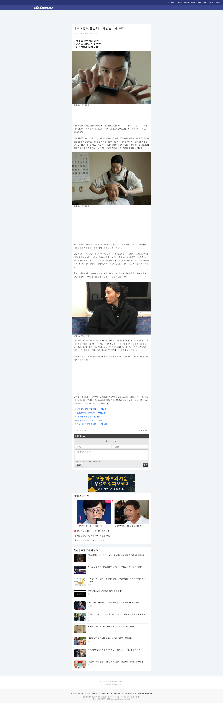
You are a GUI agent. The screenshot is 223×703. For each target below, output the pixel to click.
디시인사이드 (172, 2)
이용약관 (94, 694)
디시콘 (217, 2)
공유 (85, 430)
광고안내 (87, 694)
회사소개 (73, 694)
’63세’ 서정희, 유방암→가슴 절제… (88, 417)
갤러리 (180, 2)
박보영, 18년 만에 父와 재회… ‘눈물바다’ (91, 409)
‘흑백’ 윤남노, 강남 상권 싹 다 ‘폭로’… (89, 420)
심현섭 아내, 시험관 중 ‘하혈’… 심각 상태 (91, 424)
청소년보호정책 (115, 694)
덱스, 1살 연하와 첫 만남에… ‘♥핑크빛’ (90, 413)
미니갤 (193, 2)
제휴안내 (80, 694)
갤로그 (205, 2)
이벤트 (211, 2)
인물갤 (199, 2)
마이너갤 (186, 2)
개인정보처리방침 (104, 694)
